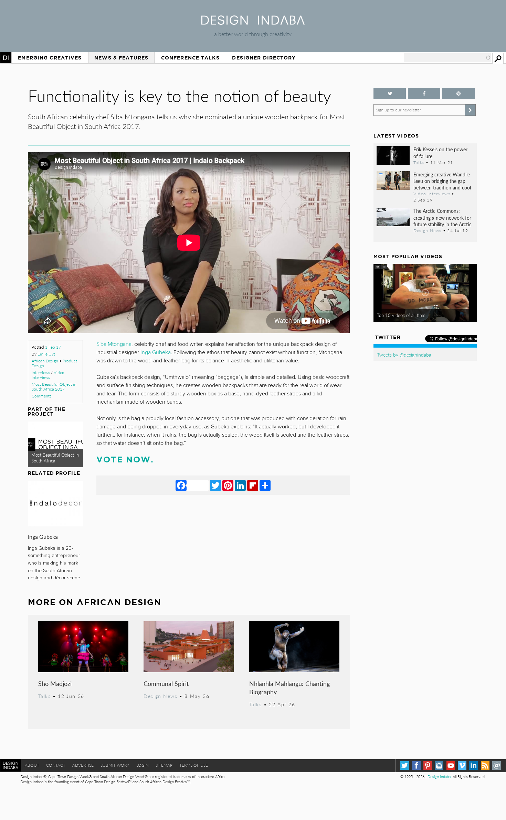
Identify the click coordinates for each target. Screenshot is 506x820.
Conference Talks (190, 58)
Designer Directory (264, 58)
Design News (160, 695)
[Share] (265, 485)
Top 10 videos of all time (401, 315)
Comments (41, 396)
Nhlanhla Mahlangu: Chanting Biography (289, 687)
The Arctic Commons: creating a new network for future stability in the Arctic (442, 217)
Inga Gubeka (43, 536)
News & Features (121, 58)
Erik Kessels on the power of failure (440, 152)
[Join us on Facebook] (424, 93)
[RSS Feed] (485, 765)
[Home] (253, 22)
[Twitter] (215, 485)
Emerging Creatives (50, 58)
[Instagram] (439, 765)
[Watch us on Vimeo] (462, 765)
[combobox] (447, 57)
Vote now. (125, 459)
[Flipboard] (252, 485)
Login (142, 765)
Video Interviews (48, 375)
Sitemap (164, 765)
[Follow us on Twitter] (389, 93)
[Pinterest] (227, 485)
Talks (44, 695)
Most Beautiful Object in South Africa (55, 458)
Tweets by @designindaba (404, 354)
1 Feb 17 (53, 347)
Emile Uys (46, 354)
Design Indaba (439, 776)
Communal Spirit (166, 683)
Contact (55, 765)
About (32, 765)
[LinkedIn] (240, 485)
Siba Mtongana (113, 344)
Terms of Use (193, 765)
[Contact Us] (496, 765)
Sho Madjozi (55, 683)
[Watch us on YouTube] (450, 765)
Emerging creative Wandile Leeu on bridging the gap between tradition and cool (442, 181)
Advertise (83, 765)
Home (6, 57)
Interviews (41, 372)
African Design (45, 361)
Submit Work (115, 765)
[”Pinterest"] (458, 93)
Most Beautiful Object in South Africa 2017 (54, 386)
